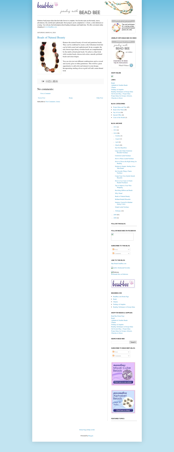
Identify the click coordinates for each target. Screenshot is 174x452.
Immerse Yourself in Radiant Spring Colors (123, 203)
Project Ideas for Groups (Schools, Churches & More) (121, 97)
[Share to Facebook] (54, 81)
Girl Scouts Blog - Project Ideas (120, 94)
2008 (115, 218)
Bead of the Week (118, 110)
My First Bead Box (121, 148)
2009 (115, 215)
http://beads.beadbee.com (118, 263)
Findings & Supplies (117, 89)
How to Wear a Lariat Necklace (124, 158)
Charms (113, 87)
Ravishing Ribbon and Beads (124, 190)
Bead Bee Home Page (117, 316)
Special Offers (117, 115)
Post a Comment (45, 93)
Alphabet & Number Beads (119, 85)
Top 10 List (116, 112)
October (118, 136)
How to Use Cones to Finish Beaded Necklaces (123, 182)
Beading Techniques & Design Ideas (122, 92)
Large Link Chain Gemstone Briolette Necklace (123, 152)
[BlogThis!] (49, 81)
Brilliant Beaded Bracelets (123, 199)
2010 (115, 133)
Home (71, 98)
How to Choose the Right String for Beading (126, 162)
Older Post (99, 98)
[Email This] (47, 81)
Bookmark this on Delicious (119, 274)
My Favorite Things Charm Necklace (123, 172)
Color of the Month (119, 117)
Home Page (82, 430)
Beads (113, 83)
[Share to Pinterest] (56, 81)
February (118, 211)
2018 (115, 127)
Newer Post (41, 98)
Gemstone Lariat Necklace (123, 156)
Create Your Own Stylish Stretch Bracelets (125, 177)
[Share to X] (52, 81)
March (117, 145)
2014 (115, 130)
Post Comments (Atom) (53, 101)
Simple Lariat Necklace (122, 207)
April (117, 142)
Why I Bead (118, 193)
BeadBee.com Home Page (121, 296)
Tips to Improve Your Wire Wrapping (123, 186)
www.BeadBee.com (51, 27)
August (117, 139)
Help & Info (91, 430)
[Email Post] (42, 81)
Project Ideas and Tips (119, 107)
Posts (116, 249)
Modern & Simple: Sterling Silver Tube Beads (125, 167)
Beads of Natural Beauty (51, 37)
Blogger (90, 436)
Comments (117, 253)
